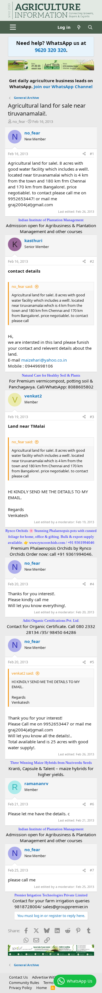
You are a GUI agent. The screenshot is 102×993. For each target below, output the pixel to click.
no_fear (18, 121)
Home (41, 987)
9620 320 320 (50, 50)
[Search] (90, 27)
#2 (92, 261)
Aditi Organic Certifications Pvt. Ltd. (51, 620)
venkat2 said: (23, 673)
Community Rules (24, 982)
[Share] (84, 154)
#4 (92, 584)
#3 (92, 416)
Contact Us (18, 977)
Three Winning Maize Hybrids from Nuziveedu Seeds (51, 762)
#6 (92, 804)
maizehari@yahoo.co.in (44, 360)
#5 (92, 662)
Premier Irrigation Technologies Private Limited (51, 895)
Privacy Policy (20, 987)
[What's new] (78, 27)
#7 (92, 870)
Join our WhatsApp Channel (63, 86)
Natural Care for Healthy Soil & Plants (51, 375)
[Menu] (13, 27)
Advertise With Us (47, 977)
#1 (92, 153)
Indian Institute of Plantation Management (51, 220)
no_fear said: (22, 286)
